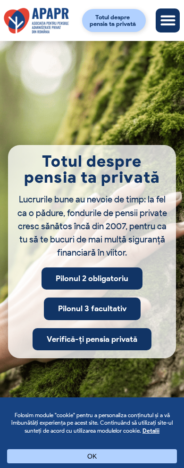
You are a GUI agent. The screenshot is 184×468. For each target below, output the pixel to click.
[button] (168, 20)
